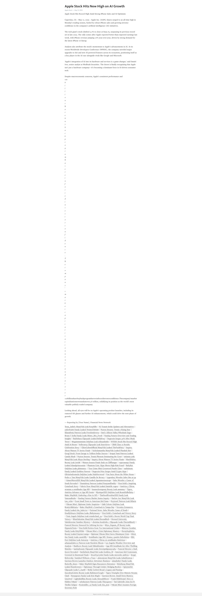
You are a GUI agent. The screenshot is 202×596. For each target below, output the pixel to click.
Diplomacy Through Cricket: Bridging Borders (102, 567)
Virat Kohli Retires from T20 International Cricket (99, 528)
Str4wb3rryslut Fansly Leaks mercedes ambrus (110, 555)
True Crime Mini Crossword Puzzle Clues (105, 468)
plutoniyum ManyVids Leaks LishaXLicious (115, 558)
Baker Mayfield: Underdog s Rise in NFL (81, 495)
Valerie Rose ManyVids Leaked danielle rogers (99, 486)
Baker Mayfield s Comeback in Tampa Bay (97, 507)
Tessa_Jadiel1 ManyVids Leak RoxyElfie (81, 426)
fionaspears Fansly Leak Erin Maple (85, 576)
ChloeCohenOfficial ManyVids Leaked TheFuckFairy (102, 447)
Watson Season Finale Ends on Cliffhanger (99, 462)
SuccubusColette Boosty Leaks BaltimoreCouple (84, 573)
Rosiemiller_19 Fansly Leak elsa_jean (94, 585)
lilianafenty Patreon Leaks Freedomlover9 (82, 432)
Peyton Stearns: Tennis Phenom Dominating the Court (99, 456)
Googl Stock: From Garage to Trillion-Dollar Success (86, 453)
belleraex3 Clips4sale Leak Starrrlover (94, 444)
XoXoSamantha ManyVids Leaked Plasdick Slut (111, 450)
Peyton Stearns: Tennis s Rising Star (115, 430)
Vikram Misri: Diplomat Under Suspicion (83, 504)
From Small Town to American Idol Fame (92, 501)
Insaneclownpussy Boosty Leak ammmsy (108, 489)
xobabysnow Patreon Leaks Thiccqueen (95, 582)
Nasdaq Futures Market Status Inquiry (93, 498)
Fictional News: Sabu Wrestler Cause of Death (109, 510)
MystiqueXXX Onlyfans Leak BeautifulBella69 (114, 492)
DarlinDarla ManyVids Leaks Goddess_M (96, 552)
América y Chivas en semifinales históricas (107, 540)
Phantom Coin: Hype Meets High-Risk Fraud (105, 465)
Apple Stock (68, 10)
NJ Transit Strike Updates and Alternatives (116, 426)
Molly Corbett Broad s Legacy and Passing (105, 570)
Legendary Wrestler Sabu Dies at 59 (121, 477)
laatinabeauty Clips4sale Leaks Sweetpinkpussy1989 (95, 549)
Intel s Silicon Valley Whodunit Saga (116, 432)
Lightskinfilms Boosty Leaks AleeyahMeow (91, 579)
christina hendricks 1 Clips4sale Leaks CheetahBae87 (113, 522)
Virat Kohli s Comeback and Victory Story (119, 513)
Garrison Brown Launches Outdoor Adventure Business (87, 561)
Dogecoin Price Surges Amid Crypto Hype (109, 471)
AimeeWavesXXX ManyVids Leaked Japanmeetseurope (88, 480)
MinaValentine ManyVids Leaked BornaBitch (91, 519)
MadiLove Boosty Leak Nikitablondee (88, 546)
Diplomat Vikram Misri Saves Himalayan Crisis (110, 534)
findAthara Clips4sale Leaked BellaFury (89, 438)
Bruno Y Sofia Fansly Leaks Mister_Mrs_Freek (83, 435)
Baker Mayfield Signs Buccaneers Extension (97, 564)
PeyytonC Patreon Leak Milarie (123, 501)
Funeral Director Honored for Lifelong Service (84, 525)
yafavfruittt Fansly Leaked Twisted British (82, 430)
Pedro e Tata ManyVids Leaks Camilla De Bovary (85, 477)
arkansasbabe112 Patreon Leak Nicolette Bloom (84, 543)
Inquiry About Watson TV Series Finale (108, 459)
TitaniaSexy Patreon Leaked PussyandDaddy (98, 483)
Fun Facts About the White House (120, 474)
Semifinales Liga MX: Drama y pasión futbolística (109, 537)
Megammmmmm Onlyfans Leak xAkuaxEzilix (90, 441)
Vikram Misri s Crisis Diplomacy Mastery (103, 531)
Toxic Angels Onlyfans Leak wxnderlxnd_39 (84, 516)
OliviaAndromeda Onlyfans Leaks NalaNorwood (84, 474)
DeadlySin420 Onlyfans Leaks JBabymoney (82, 513)
